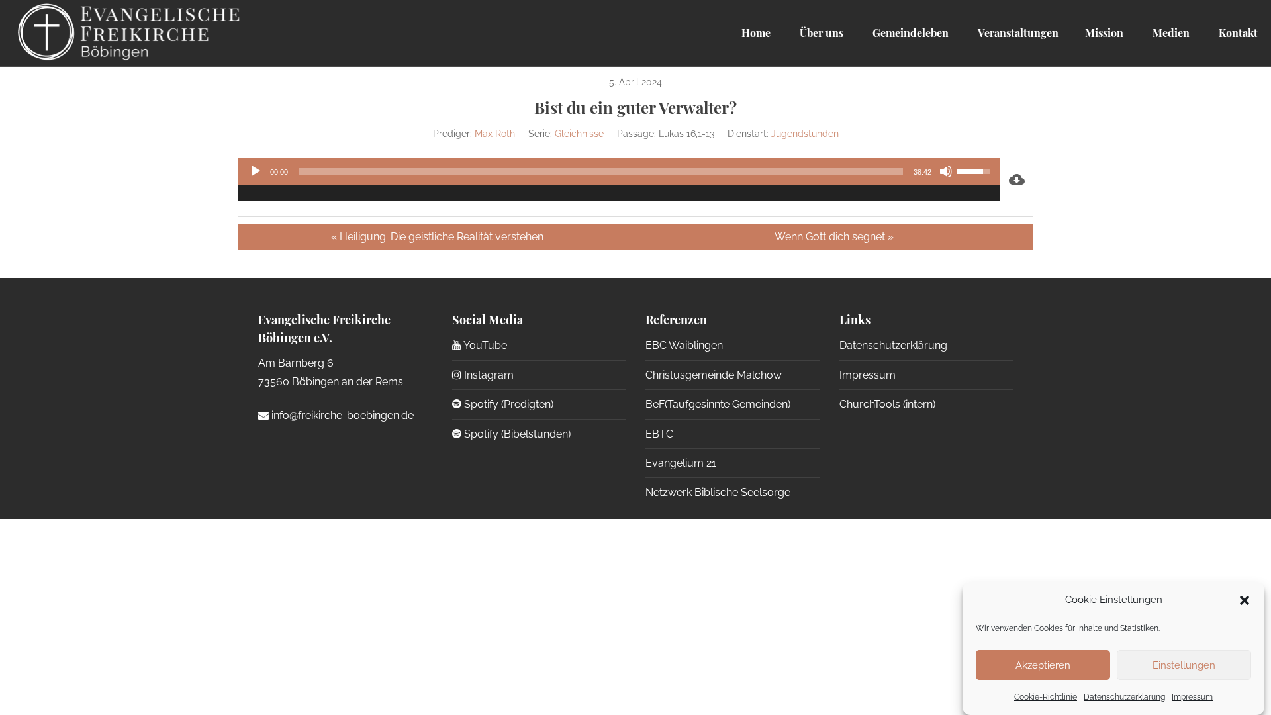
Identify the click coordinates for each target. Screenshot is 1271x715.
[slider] (601, 171)
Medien (1170, 33)
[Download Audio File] (1016, 179)
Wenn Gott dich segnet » (834, 236)
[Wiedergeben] (255, 171)
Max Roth (495, 133)
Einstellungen (1184, 665)
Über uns (820, 33)
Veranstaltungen (1017, 33)
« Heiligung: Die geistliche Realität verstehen (437, 236)
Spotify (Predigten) (507, 404)
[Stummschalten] (946, 171)
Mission (1104, 33)
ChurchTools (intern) (887, 404)
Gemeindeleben (909, 33)
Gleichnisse (579, 133)
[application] (619, 179)
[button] (1244, 600)
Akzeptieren (1042, 665)
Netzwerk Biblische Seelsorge (717, 492)
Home (756, 33)
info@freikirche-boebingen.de (341, 415)
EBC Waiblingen (684, 345)
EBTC (659, 434)
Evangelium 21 (680, 463)
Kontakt (1237, 33)
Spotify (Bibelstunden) (516, 434)
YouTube (484, 345)
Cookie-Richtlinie (1045, 697)
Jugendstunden (805, 133)
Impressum (1192, 697)
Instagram (487, 375)
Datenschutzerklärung (1124, 697)
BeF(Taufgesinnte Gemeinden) (717, 404)
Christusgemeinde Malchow (713, 375)
